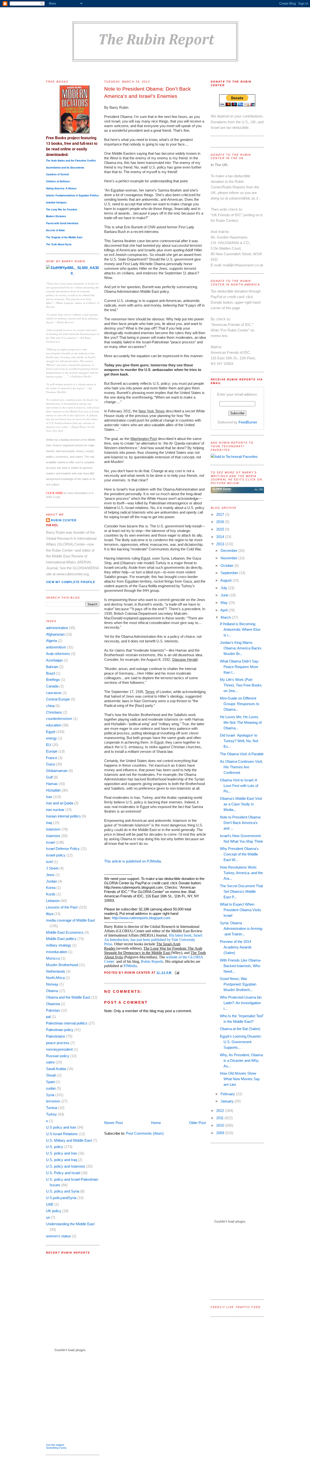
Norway (52, 984)
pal (48, 1017)
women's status (58, 1236)
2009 (220, 1133)
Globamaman (57, 771)
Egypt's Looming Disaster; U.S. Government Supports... (241, 1041)
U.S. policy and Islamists (65, 1166)
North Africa (55, 978)
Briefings (53, 680)
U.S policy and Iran (61, 1127)
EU (48, 745)
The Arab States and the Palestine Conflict (71, 160)
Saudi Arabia (56, 1069)
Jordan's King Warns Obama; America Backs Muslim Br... (241, 648)
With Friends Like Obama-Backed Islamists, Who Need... (240, 965)
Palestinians (55, 1036)
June (225, 595)
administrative (57, 628)
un (48, 1217)
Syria (50, 1095)
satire (50, 1062)
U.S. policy (54, 1147)
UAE (50, 1204)
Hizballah (53, 790)
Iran (49, 797)
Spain (50, 1082)
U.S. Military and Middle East (69, 1140)
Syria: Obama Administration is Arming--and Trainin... (241, 928)
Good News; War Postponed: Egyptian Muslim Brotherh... (238, 984)
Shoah (51, 1075)
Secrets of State (55, 230)
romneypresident (59, 1049)
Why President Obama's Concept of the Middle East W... (239, 854)
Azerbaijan (54, 660)
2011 (220, 1118)
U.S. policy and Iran (61, 1153)
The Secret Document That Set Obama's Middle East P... (241, 891)
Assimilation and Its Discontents (65, 167)
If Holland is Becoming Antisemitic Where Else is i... (240, 629)
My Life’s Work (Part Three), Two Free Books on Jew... (241, 685)
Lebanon (53, 901)
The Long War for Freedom (61, 209)
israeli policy (55, 855)
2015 (220, 529)
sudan (51, 1088)
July (224, 588)
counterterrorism (59, 718)
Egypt (50, 732)
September (230, 573)
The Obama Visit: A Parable (242, 754)
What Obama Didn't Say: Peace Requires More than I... (239, 666)
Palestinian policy (59, 1030)
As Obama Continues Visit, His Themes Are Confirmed (241, 767)
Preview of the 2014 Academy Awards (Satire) (236, 947)
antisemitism (56, 647)
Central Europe (58, 699)
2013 (220, 544)
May (225, 603)
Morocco (53, 958)
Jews (50, 875)
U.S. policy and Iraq (61, 1160)
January (227, 1101)
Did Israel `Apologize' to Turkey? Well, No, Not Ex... (239, 740)
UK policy (53, 1211)
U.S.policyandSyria (61, 1198)
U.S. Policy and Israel (63, 1173)
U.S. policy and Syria (62, 1191)
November (229, 558)
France (51, 758)
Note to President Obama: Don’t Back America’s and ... (240, 822)
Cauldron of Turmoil (57, 174)
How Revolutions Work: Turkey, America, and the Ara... (241, 872)
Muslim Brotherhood (62, 965)
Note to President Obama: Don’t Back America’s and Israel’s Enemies (147, 92)
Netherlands (55, 971)
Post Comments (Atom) (145, 1133)
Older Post (197, 1123)
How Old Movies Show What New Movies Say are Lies (240, 1078)
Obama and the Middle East (68, 997)
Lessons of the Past (62, 907)
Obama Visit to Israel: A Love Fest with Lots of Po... (239, 785)
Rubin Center (64, 520)
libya (49, 914)
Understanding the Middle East (70, 1224)
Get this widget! (55, 1444)
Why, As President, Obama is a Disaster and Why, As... (241, 1060)
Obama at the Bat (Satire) (240, 1029)
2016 (220, 522)
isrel (49, 862)
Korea (50, 888)
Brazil (50, 673)
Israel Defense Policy (63, 849)
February (228, 1094)
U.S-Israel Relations (62, 1134)
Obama (52, 991)
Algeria (51, 641)
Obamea (53, 1004)
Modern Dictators (56, 216)
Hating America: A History (61, 188)
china (50, 706)
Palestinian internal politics (66, 1023)
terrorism (53, 1101)
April (224, 610)
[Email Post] (176, 972)
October (227, 565)
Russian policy (57, 1056)
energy (51, 738)
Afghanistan (55, 634)
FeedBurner (248, 422)
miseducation (56, 952)
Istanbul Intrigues (56, 202)
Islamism (53, 829)
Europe (51, 751)
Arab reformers (58, 654)
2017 (220, 514)
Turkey (51, 1114)
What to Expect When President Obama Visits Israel (240, 909)
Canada (52, 686)
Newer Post (113, 1123)
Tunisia (51, 1108)
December (229, 550)
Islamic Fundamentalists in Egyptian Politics (72, 195)
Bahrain (52, 667)
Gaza (50, 764)
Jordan (51, 881)
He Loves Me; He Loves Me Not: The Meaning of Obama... (241, 722)
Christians (54, 712)
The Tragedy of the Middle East (64, 237)
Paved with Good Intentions (62, 223)
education (53, 725)
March (226, 617)
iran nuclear (55, 810)
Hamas (52, 784)
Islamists (53, 836)
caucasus (54, 693)
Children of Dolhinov (58, 181)
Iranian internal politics (63, 816)
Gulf (49, 777)
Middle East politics (61, 939)
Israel (50, 842)
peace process (58, 1043)
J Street (52, 868)
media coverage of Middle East (70, 920)
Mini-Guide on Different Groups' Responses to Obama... (239, 703)
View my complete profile (70, 582)
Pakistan (53, 1010)
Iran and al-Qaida (59, 803)
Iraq (49, 823)
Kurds (50, 894)
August (226, 580)
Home (156, 1123)
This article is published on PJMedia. (133, 861)
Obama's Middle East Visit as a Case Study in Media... (241, 804)
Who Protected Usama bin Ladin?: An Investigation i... (241, 1002)
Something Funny (56, 1447)
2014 (220, 537)
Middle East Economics (65, 932)
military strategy (58, 945)
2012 (220, 1111)
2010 (220, 1125)
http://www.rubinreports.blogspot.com (141, 918)
